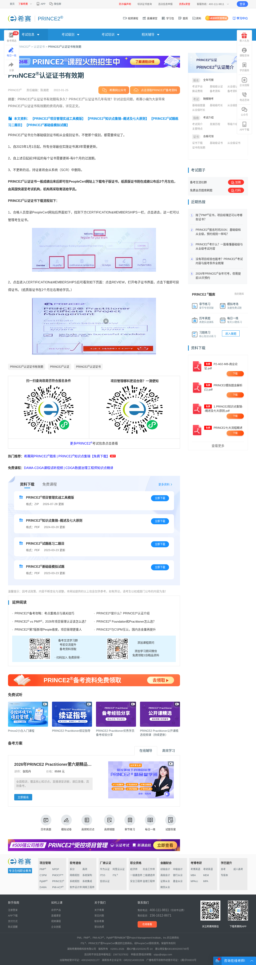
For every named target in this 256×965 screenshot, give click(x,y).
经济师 (133, 869)
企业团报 (244, 85)
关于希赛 (99, 910)
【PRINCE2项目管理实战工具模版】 (58, 118)
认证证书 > (41, 46)
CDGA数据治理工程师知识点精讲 (89, 468)
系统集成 (87, 881)
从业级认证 (233, 86)
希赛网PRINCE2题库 (40, 456)
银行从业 (178, 875)
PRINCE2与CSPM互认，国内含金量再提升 (126, 629)
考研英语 (208, 869)
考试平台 (197, 86)
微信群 (57, 4)
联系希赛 (99, 921)
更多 (73, 443)
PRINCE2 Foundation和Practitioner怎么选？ (126, 621)
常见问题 (99, 915)
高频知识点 (87, 829)
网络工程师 (88, 887)
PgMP (44, 881)
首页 (12, 4)
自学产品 (56, 910)
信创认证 (105, 881)
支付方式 (13, 921)
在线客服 (147, 924)
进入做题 (230, 333)
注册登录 (13, 910)
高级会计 (165, 875)
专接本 (224, 875)
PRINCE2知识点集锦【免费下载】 (84, 456)
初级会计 (165, 869)
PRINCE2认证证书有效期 (64, 46)
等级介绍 (232, 124)
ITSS (102, 875)
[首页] (20, 18)
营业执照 (99, 927)
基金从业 (178, 881)
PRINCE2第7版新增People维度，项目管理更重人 (48, 629)
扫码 (238, 190)
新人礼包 (244, 40)
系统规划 (74, 881)
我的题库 (239, 294)
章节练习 (130, 829)
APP (42, 4)
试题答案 (170, 829)
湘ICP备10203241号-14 (140, 949)
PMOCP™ (57, 875)
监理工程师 (149, 881)
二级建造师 (149, 875)
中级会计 (178, 869)
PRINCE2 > (25, 46)
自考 (223, 869)
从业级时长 (198, 109)
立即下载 (160, 498)
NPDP (55, 869)
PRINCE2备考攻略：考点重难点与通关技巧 (44, 613)
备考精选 (12, 37)
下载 (235, 373)
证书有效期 (198, 147)
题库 (185, 18)
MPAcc (194, 881)
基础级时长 (216, 105)
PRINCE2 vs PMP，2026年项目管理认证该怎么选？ (51, 621)
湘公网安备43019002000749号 (172, 949)
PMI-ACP (58, 887)
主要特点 (197, 128)
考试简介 (197, 124)
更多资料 (164, 484)
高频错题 (109, 829)
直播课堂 (151, 18)
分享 (11, 70)
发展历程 (215, 124)
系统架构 (87, 875)
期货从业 (165, 887)
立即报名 (23, 797)
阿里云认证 (119, 869)
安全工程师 (136, 881)
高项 (84, 869)
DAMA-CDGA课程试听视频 (44, 468)
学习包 (169, 18)
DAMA (43, 887)
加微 (238, 182)
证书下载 (197, 142)
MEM (206, 875)
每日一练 (150, 829)
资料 (198, 18)
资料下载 (27, 484)
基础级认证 (216, 86)
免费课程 (49, 484)
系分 (72, 869)
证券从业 (165, 881)
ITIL (115, 875)
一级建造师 (136, 875)
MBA (193, 875)
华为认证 (105, 869)
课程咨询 (244, 55)
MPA (205, 881)
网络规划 (74, 875)
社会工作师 (149, 869)
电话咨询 (244, 100)
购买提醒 (13, 927)
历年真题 (46, 829)
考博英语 (195, 869)
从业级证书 (233, 142)
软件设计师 (76, 887)
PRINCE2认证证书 (88, 366)
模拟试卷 (66, 829)
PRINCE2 (84, 443)
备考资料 (215, 91)
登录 (242, 4)
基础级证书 (216, 142)
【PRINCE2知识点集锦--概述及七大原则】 (117, 118)
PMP (43, 869)
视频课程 (132, 18)
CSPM (43, 875)
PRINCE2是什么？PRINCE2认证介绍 (123, 613)
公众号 (244, 115)
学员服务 (244, 70)
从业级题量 (233, 105)
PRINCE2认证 (59, 366)
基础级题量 (198, 105)
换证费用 (197, 91)
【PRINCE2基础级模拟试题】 (47, 125)
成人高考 (238, 869)
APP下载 (244, 129)
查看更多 (218, 446)
